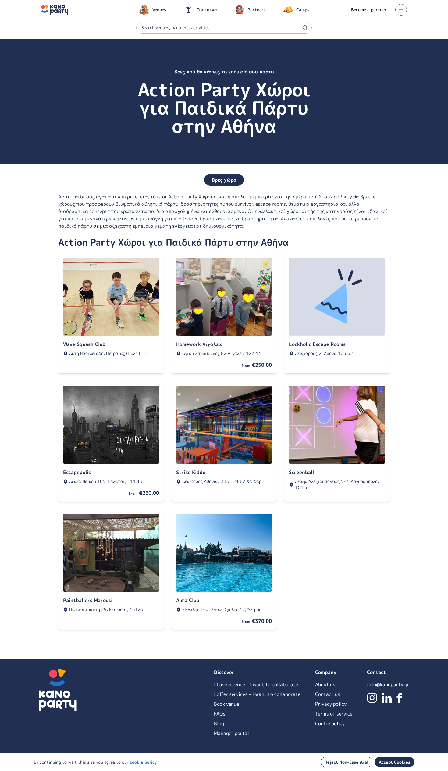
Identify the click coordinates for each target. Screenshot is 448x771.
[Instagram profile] (372, 698)
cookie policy (143, 762)
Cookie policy (330, 723)
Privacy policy (331, 704)
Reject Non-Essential (346, 762)
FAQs (220, 713)
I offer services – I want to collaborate (257, 694)
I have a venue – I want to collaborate (256, 684)
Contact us (327, 694)
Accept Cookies (394, 762)
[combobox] (224, 28)
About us (325, 684)
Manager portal (231, 733)
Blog (219, 723)
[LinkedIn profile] (387, 698)
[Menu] (401, 10)
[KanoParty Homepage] (54, 10)
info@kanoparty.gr (388, 684)
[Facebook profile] (399, 698)
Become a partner (369, 9)
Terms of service (333, 713)
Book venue (226, 704)
